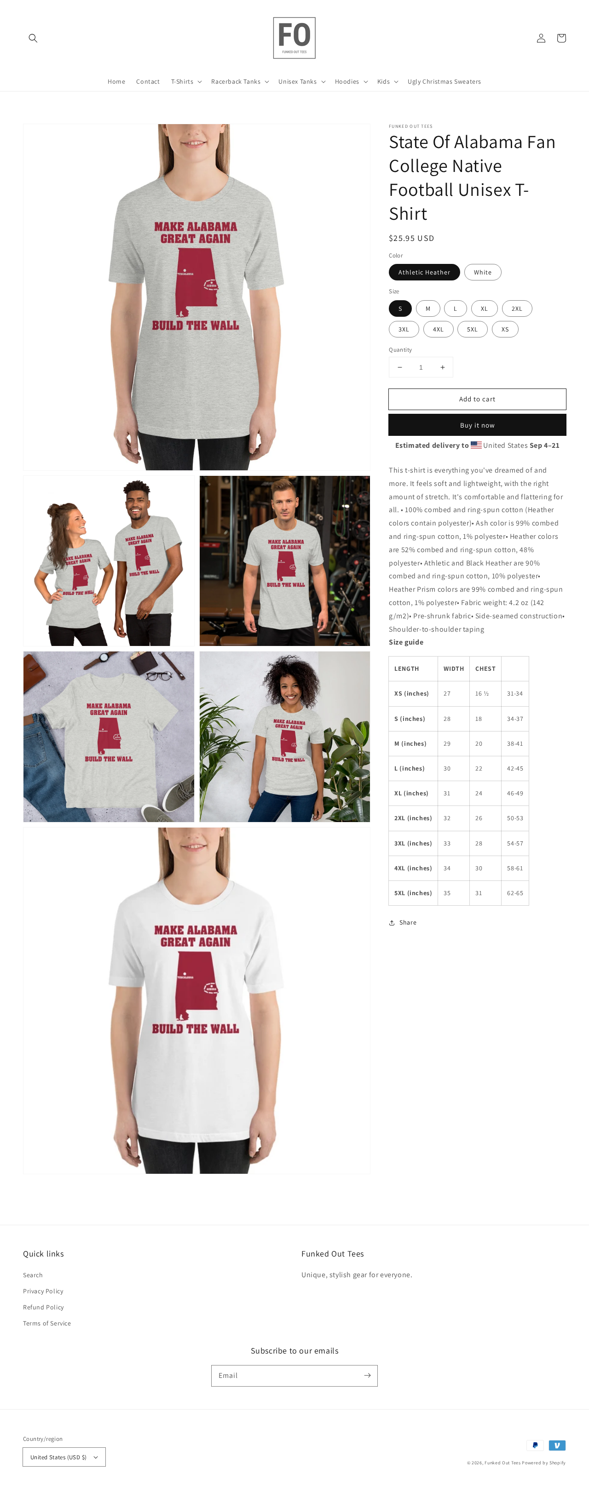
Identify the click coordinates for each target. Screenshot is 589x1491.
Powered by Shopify (544, 1463)
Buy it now (477, 425)
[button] (33, 38)
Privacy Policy (43, 1291)
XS (505, 329)
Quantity (400, 350)
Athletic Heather (424, 272)
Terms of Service (47, 1323)
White (483, 272)
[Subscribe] (367, 1375)
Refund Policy (43, 1307)
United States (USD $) (58, 1457)
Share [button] (407, 922)
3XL (404, 329)
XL (484, 308)
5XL (472, 329)
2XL (517, 308)
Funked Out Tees (503, 1463)
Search (33, 1275)
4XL (438, 329)
